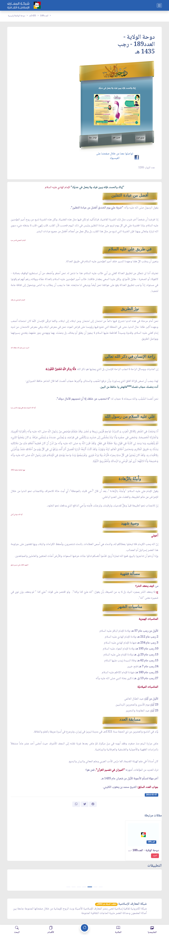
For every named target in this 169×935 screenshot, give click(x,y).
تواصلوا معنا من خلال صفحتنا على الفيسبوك (114, 156)
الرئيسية (11, 16)
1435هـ (32, 16)
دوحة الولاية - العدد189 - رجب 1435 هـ (143, 850)
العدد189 (44, 16)
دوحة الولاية (20, 16)
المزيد (155, 855)
